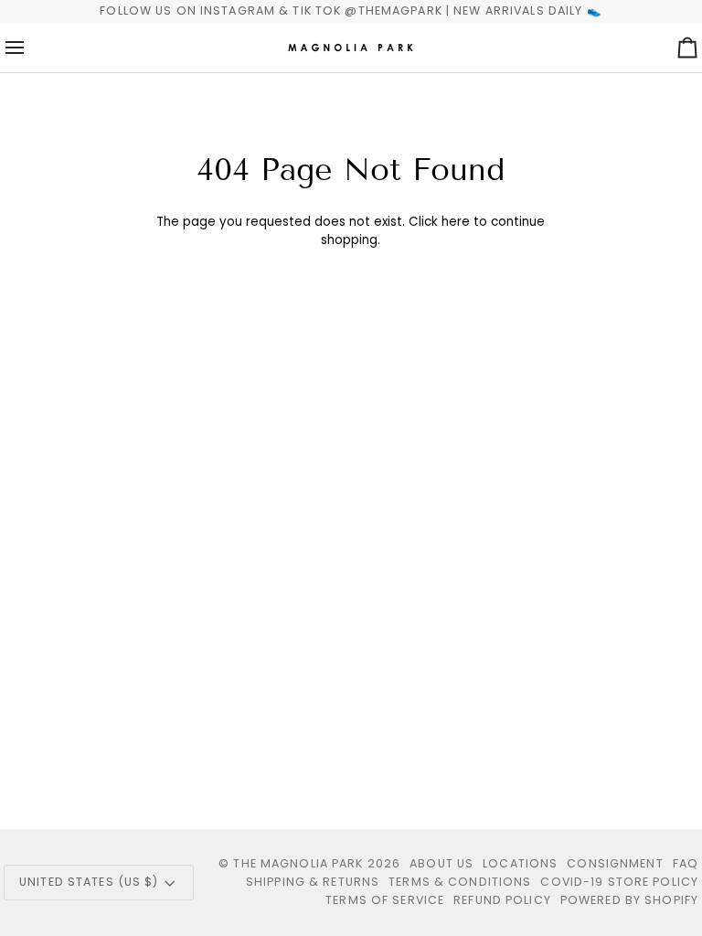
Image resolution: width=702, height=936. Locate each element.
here (455, 221)
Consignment (615, 863)
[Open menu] (31, 47)
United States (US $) (89, 881)
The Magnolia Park (298, 863)
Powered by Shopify (629, 900)
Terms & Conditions (459, 881)
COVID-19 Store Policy (619, 881)
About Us (441, 863)
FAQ (685, 863)
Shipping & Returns (312, 881)
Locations (520, 863)
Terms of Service (384, 900)
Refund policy (502, 900)
